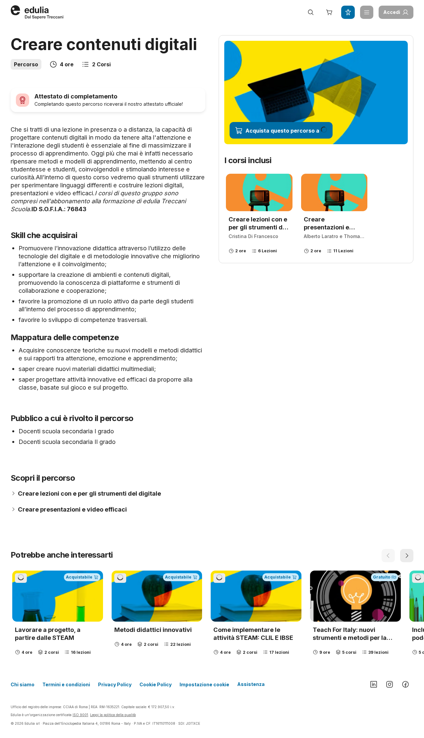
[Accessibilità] (347, 12)
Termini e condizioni (66, 684)
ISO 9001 (80, 715)
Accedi (391, 12)
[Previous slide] (388, 555)
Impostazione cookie (204, 684)
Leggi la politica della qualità (113, 715)
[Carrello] (329, 12)
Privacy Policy (115, 684)
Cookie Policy (155, 684)
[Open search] (310, 12)
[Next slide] (406, 555)
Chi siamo (22, 684)
